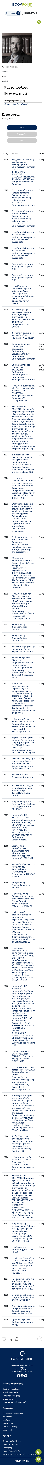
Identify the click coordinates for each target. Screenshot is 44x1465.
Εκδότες (6, 1420)
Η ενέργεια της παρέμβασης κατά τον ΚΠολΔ (22, 1249)
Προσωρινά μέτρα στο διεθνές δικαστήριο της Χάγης (23, 1322)
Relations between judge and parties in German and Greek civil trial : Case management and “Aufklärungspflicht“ (23, 763)
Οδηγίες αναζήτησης (11, 1396)
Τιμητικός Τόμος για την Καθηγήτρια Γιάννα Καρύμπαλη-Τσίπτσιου (23, 649)
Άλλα (22, 140)
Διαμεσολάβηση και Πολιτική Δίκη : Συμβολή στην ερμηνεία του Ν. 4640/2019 (23, 805)
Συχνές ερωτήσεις (10, 1392)
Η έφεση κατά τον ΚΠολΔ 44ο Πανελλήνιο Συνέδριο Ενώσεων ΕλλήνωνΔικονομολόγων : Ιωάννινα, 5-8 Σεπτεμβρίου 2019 (23, 725)
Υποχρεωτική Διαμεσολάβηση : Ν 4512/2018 (21, 885)
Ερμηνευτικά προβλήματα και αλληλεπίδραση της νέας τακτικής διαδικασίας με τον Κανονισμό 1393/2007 (22, 852)
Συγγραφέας (22, 134)
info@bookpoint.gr (24, 1371)
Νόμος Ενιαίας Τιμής (11, 1451)
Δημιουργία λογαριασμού (13, 1413)
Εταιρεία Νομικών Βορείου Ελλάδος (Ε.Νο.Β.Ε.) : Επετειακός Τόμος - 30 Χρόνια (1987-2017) (23, 1056)
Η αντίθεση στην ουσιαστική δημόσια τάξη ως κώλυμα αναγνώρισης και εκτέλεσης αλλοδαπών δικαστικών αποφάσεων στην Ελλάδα (23, 295)
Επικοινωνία (8, 1399)
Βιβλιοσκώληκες (10, 1427)
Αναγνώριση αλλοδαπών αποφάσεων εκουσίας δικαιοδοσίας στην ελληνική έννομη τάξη (23, 1310)
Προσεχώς (7, 1448)
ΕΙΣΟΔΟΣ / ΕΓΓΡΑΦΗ (30, 13)
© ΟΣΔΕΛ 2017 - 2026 (22, 1461)
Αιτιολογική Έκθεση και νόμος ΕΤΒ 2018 (19, 1454)
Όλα (22, 128)
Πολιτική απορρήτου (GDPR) (14, 1402)
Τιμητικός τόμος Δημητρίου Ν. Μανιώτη (22, 775)
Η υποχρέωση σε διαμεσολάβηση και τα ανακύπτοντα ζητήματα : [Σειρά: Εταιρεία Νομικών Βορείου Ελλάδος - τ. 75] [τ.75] (23, 900)
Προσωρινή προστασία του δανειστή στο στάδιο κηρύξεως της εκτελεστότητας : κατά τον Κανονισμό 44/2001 (23, 1284)
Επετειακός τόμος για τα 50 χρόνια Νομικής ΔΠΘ (22, 266)
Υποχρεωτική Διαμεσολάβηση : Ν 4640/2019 (21, 627)
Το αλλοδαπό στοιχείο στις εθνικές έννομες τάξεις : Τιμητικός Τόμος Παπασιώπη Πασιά (22, 790)
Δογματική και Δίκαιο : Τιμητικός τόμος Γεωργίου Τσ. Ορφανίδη (23, 335)
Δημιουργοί (7, 1417)
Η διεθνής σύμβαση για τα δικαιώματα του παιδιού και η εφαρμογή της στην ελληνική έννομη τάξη (23, 237)
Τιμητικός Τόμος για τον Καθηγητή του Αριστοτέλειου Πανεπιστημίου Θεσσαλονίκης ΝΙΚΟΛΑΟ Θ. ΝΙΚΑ (23, 870)
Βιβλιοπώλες (8, 1423)
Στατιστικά (7, 1430)
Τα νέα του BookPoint (12, 1441)
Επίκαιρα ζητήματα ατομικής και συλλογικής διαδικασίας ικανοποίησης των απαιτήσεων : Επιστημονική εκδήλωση (23, 351)
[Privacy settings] (38, 1459)
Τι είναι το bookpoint (11, 1389)
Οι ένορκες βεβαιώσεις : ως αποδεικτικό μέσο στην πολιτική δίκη (23, 1297)
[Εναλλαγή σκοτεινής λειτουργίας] (38, 1452)
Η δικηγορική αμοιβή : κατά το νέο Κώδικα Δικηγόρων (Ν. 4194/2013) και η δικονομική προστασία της (23, 1163)
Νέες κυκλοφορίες (11, 1444)
